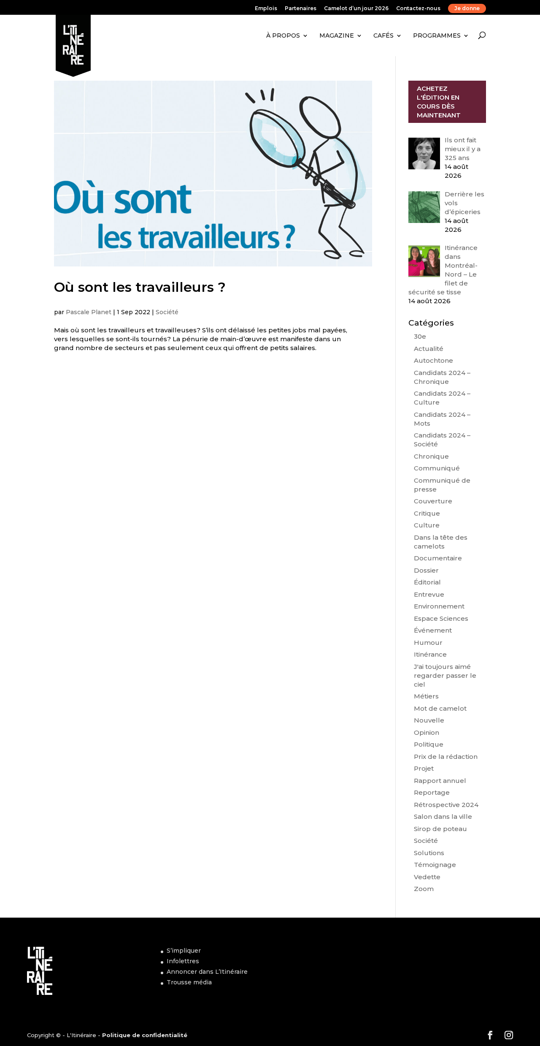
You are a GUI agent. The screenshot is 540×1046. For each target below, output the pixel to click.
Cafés (383, 35)
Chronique (431, 456)
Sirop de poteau (440, 829)
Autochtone (433, 360)
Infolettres (183, 961)
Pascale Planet (88, 312)
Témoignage (435, 865)
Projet (424, 768)
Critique (427, 513)
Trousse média (189, 982)
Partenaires (300, 8)
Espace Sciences (441, 618)
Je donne (467, 8)
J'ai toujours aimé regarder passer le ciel (445, 675)
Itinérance (430, 654)
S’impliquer (184, 950)
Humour (428, 642)
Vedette (427, 877)
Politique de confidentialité (144, 1035)
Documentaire (438, 558)
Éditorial (427, 582)
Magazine (336, 35)
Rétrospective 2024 (446, 805)
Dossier (426, 570)
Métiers (426, 696)
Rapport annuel (440, 781)
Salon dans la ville (443, 816)
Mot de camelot (440, 708)
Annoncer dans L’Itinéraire (207, 971)
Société (167, 312)
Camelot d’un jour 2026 (356, 8)
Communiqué (437, 468)
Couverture (433, 501)
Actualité (428, 349)
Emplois (266, 8)
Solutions (429, 853)
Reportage (432, 792)
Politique (428, 744)
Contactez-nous (418, 8)
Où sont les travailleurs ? (140, 287)
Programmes (437, 35)
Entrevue (429, 594)
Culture (427, 525)
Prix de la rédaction (446, 757)
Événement (433, 630)
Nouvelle (429, 720)
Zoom (424, 889)
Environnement (439, 606)
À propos (283, 35)
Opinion (426, 732)
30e (420, 336)
